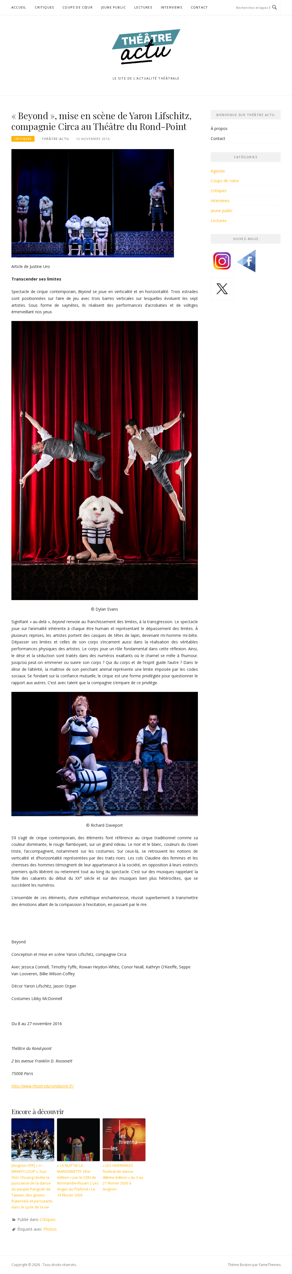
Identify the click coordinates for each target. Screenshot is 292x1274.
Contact (199, 7)
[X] (222, 291)
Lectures (143, 7)
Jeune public (113, 7)
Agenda (218, 171)
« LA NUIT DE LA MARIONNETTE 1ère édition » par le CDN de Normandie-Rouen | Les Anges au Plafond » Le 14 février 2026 (78, 1180)
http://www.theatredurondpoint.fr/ (42, 1086)
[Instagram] (222, 263)
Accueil (18, 7)
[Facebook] (246, 263)
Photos (50, 1229)
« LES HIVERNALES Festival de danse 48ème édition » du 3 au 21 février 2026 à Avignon (123, 1177)
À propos (219, 128)
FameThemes (270, 1264)
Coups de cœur (77, 7)
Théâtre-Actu (55, 139)
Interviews (171, 7)
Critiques (44, 7)
